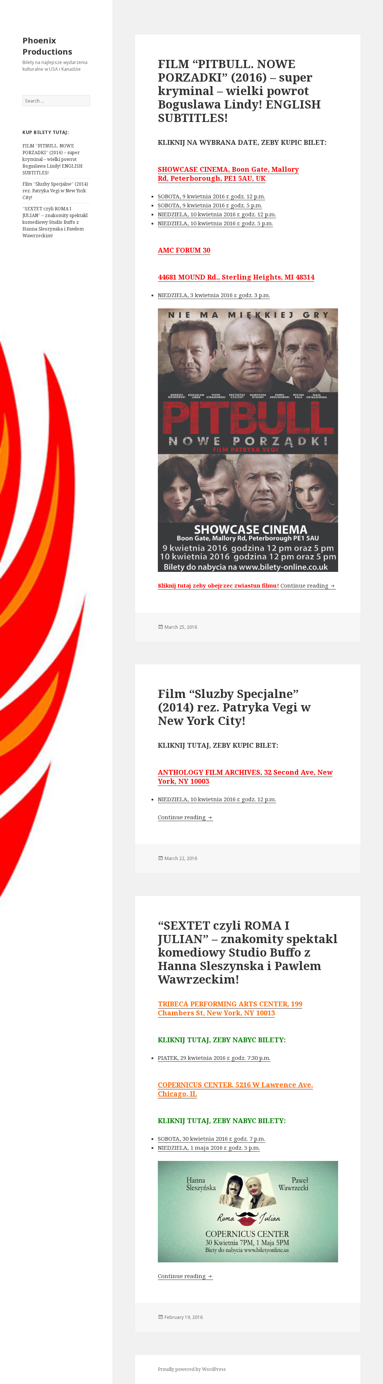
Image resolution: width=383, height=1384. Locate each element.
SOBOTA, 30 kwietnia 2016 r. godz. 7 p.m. (211, 1138)
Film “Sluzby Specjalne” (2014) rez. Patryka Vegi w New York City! (55, 191)
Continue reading (308, 585)
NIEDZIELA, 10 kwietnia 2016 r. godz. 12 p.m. (217, 214)
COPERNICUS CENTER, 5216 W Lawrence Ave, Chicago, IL (235, 1089)
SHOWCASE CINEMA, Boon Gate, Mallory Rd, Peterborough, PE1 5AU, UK (228, 174)
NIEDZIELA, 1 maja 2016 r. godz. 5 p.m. (209, 1147)
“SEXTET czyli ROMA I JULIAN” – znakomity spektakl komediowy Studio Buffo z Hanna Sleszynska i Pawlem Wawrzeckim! (55, 222)
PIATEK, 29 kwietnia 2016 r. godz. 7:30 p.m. (214, 1057)
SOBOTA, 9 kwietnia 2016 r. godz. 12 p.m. (211, 196)
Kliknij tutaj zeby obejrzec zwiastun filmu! (218, 585)
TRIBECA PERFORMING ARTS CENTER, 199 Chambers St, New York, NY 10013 (230, 1008)
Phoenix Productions (47, 45)
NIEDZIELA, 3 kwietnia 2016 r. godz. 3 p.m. (214, 295)
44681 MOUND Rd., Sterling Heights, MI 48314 (236, 276)
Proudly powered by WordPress (192, 1369)
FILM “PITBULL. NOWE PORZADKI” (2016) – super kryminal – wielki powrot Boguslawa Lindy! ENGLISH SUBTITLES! (52, 159)
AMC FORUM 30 (184, 250)
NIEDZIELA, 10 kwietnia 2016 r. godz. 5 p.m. (215, 223)
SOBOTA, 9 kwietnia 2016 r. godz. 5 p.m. (210, 205)
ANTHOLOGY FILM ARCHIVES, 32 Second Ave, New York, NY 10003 (245, 777)
